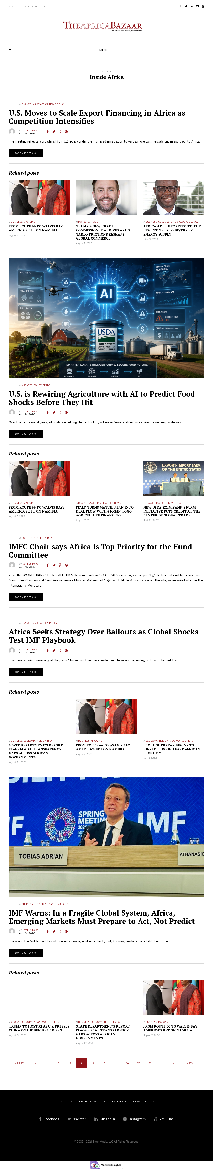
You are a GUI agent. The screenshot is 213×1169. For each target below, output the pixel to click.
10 (127, 1063)
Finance (26, 104)
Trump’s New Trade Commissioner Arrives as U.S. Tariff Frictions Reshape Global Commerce (103, 232)
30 (150, 1063)
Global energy (188, 222)
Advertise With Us (33, 6)
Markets (83, 222)
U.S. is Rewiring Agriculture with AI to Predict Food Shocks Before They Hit (102, 398)
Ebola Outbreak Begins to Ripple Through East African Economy (171, 749)
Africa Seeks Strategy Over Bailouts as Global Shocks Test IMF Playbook (103, 636)
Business (16, 222)
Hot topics (28, 538)
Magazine (29, 222)
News (12, 6)
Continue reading (26, 153)
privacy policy (143, 1101)
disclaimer (119, 1101)
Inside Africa (40, 104)
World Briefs (184, 741)
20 (138, 1063)
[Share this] (48, 131)
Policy (61, 104)
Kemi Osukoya (30, 130)
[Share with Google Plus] (60, 131)
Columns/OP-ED (168, 222)
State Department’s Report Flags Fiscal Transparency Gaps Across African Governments (36, 751)
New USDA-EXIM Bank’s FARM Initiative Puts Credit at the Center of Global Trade (171, 511)
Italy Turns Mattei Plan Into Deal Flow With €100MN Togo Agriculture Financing (105, 511)
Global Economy (22, 1022)
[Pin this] (66, 131)
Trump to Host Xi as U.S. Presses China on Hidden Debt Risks (39, 1028)
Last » (190, 1063)
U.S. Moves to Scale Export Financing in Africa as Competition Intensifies (97, 117)
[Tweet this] (54, 131)
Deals (81, 503)
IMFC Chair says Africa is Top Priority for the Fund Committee (100, 551)
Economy (29, 741)
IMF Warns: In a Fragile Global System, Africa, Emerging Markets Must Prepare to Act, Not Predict (102, 917)
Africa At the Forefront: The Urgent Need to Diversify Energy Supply (172, 230)
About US (65, 1101)
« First (19, 1063)
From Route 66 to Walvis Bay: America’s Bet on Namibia (36, 228)
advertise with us (91, 1101)
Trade (94, 222)
